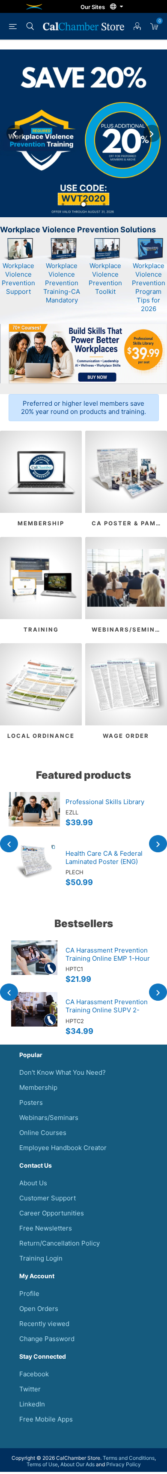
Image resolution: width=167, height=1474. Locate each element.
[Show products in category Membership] (41, 472)
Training (41, 629)
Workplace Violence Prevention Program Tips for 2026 (148, 287)
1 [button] (63, 204)
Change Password (47, 1339)
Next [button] (152, 133)
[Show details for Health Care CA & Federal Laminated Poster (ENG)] (34, 869)
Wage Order (126, 735)
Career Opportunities (51, 1213)
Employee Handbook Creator (63, 1148)
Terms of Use (42, 1464)
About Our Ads (77, 1464)
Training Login (41, 1258)
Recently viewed (44, 1324)
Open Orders (38, 1308)
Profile (29, 1293)
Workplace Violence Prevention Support (18, 279)
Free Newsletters (45, 1228)
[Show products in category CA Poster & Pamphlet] (126, 472)
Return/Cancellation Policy (59, 1243)
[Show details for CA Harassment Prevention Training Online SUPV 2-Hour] (34, 1018)
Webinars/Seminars (129, 629)
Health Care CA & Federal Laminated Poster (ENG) (104, 857)
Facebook (34, 1374)
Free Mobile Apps (46, 1419)
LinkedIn (32, 1404)
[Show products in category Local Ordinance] (41, 684)
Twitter (30, 1389)
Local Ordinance (41, 735)
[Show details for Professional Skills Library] (34, 818)
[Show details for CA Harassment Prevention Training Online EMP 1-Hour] (34, 966)
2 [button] (83, 204)
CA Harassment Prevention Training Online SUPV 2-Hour (107, 1010)
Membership (41, 523)
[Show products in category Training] (41, 578)
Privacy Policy (123, 1464)
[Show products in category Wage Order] (126, 684)
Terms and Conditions (129, 1458)
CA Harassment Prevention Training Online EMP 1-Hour (108, 954)
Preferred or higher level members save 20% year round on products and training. (83, 407)
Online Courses (42, 1133)
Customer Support (47, 1198)
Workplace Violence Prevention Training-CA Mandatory (61, 283)
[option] (83, 133)
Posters (31, 1102)
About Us (33, 1183)
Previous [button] (15, 133)
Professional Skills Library (105, 802)
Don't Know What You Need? (62, 1072)
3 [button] (104, 204)
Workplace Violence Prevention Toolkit (105, 279)
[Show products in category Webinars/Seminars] (126, 578)
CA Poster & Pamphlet (129, 523)
